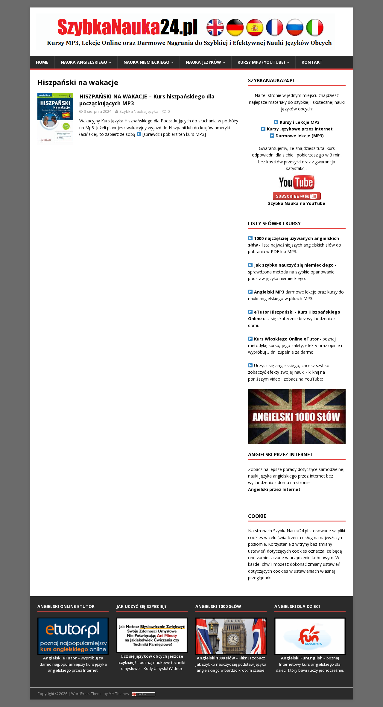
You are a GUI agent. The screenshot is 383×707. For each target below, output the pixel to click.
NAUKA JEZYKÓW (203, 62)
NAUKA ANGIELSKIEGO (84, 62)
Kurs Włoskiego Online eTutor (286, 339)
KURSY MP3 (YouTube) (261, 62)
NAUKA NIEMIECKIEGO (146, 62)
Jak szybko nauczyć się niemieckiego (294, 265)
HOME (42, 62)
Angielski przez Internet (274, 489)
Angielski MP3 (269, 292)
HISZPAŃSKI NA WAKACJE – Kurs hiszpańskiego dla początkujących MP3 (147, 100)
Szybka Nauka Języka (138, 111)
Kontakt (312, 62)
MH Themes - (120, 693)
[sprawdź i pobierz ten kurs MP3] (173, 134)
